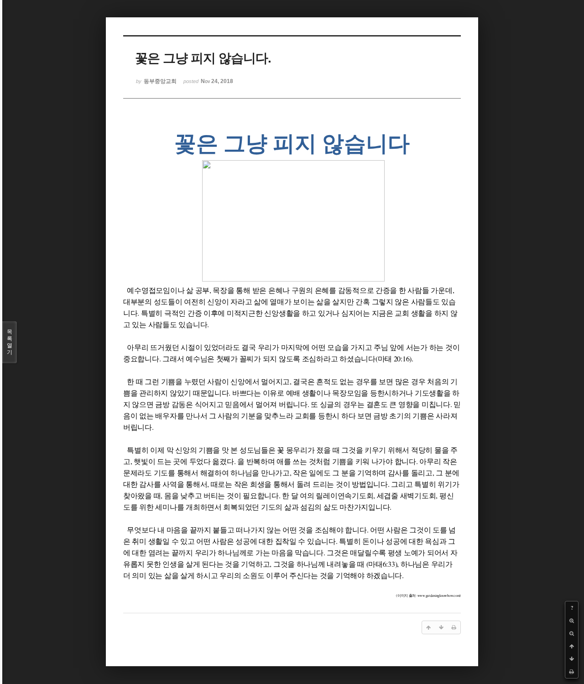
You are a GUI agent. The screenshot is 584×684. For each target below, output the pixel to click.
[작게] (571, 633)
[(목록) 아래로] (571, 659)
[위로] (571, 646)
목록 (9, 342)
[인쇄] (571, 671)
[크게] (571, 620)
